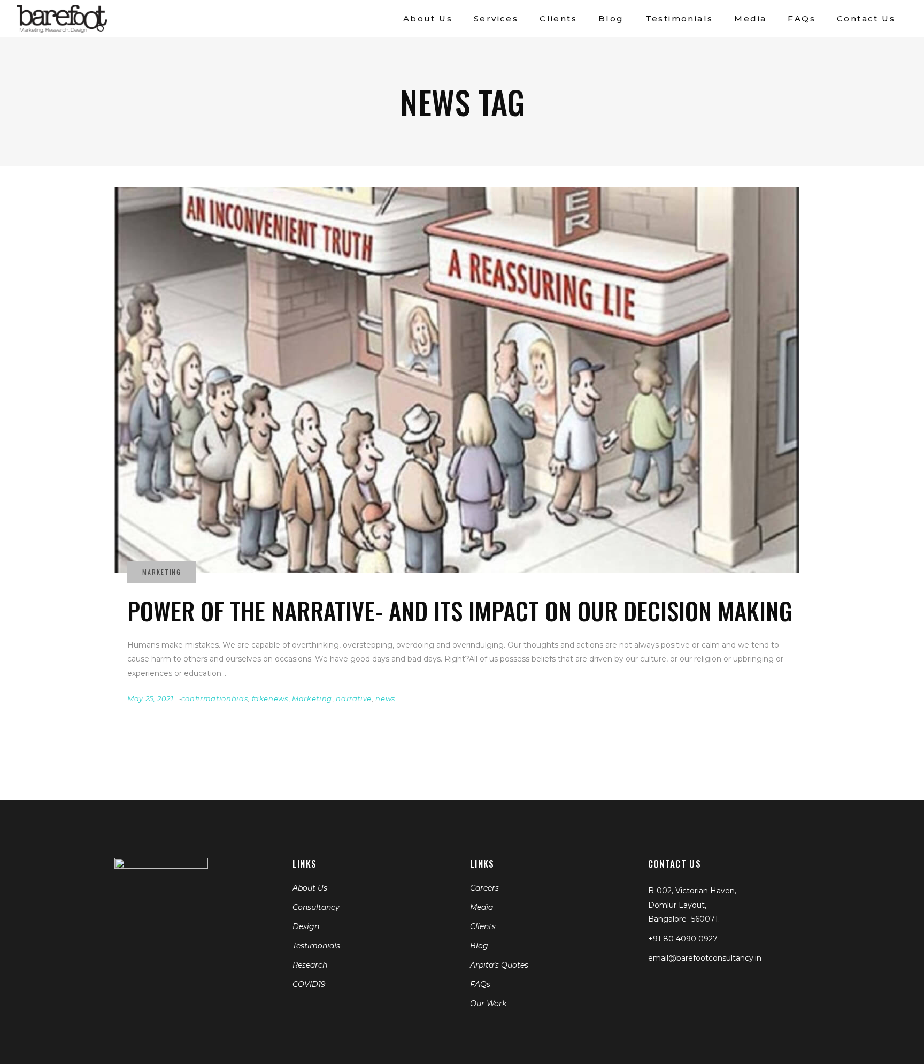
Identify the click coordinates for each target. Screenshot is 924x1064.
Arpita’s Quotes (499, 965)
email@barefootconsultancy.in (704, 958)
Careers (484, 888)
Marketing (312, 698)
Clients (483, 926)
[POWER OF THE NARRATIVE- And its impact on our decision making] (456, 380)
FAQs (480, 984)
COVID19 (309, 984)
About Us (309, 888)
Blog (479, 946)
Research (309, 965)
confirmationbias (214, 698)
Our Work (488, 1003)
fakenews (270, 698)
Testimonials (316, 946)
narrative (354, 698)
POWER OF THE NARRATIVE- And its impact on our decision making (459, 610)
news (385, 698)
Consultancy (316, 907)
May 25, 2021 (150, 698)
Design (305, 926)
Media (481, 907)
